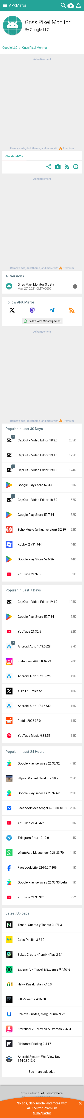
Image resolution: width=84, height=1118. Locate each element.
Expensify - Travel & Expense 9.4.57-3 (44, 969)
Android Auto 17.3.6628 (34, 646)
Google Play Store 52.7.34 (36, 515)
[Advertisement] (42, 103)
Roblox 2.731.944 (30, 544)
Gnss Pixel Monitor (34, 47)
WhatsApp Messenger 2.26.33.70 (41, 853)
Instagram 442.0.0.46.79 (34, 661)
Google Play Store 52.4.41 (36, 485)
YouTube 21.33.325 (31, 897)
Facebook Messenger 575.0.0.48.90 (42, 808)
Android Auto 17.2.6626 (34, 676)
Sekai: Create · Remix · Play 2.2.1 (40, 955)
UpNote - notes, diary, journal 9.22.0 (42, 1014)
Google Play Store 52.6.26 (36, 559)
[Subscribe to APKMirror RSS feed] (72, 311)
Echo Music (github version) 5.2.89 (42, 530)
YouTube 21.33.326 (31, 823)
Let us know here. (51, 1093)
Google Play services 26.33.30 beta (42, 882)
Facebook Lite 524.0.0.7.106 (37, 867)
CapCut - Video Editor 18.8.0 (38, 440)
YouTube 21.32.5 (29, 574)
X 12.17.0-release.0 (31, 691)
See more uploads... (42, 1071)
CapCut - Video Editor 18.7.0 (38, 500)
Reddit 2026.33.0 (29, 721)
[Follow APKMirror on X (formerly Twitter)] (12, 311)
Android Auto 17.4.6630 (34, 706)
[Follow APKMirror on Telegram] (51, 311)
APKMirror (17, 5)
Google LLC (39, 29)
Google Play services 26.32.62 (39, 793)
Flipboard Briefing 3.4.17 (34, 1044)
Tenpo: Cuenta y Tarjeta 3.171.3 (40, 925)
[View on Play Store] (58, 167)
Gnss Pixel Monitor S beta (36, 284)
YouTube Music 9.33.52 (34, 736)
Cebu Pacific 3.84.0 (31, 940)
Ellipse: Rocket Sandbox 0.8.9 (38, 778)
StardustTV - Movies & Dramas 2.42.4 (44, 1029)
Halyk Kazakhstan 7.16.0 (35, 984)
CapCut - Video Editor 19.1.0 (38, 455)
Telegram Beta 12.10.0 (33, 838)
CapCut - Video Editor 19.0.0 (38, 470)
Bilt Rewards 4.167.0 (32, 999)
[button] (48, 167)
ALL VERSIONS (14, 155)
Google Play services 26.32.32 (39, 763)
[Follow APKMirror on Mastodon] (32, 311)
